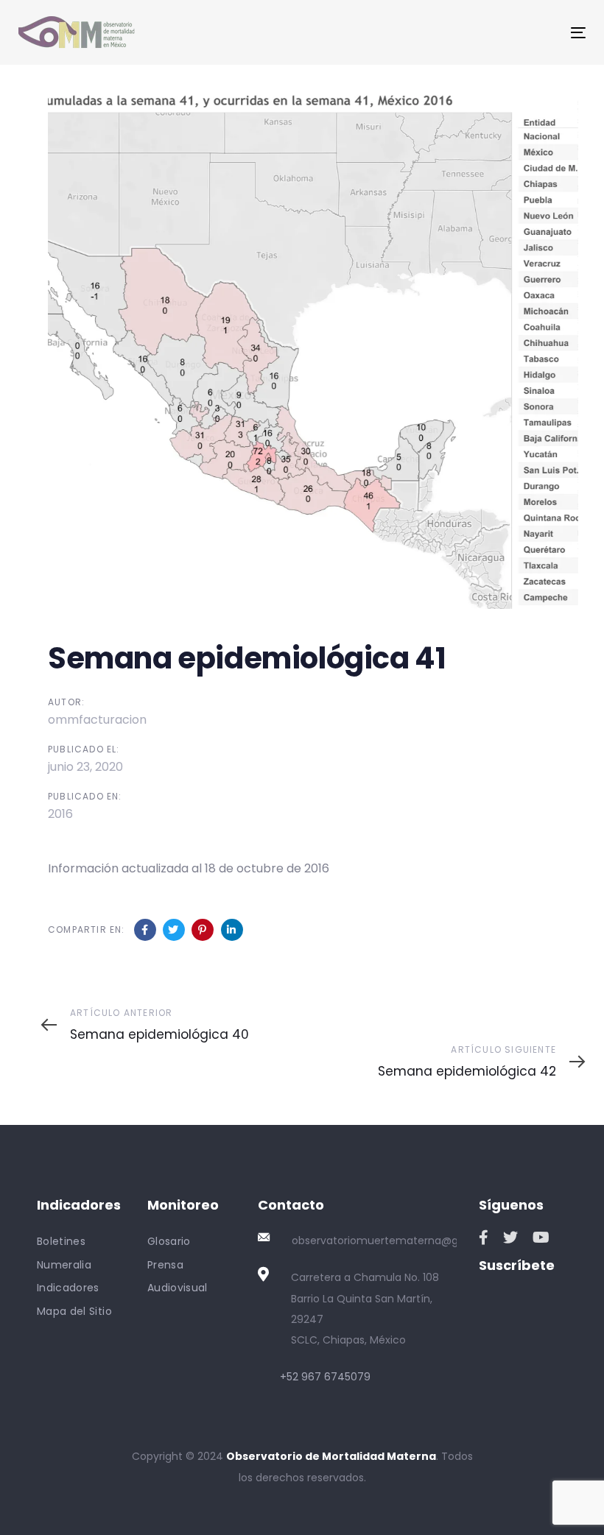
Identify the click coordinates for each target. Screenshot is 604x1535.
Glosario (169, 1241)
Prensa (165, 1264)
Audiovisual (177, 1287)
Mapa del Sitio (74, 1311)
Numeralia (64, 1264)
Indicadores (68, 1287)
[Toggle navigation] (491, 32)
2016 (60, 813)
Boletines (61, 1241)
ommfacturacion (97, 719)
